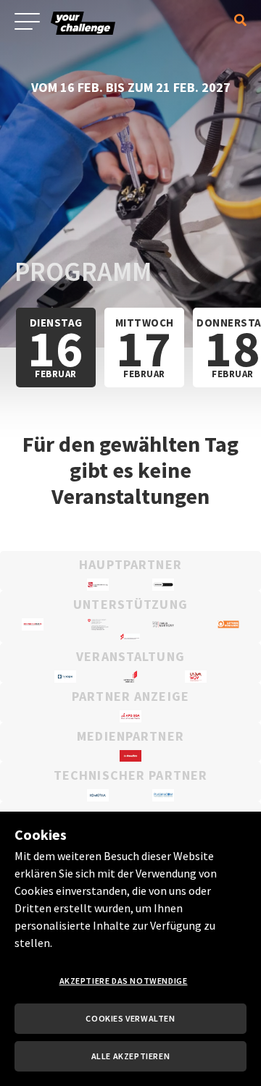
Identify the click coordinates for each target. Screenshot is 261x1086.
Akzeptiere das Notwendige (123, 980)
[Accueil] (94, 39)
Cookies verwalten (130, 1018)
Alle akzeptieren (130, 1056)
